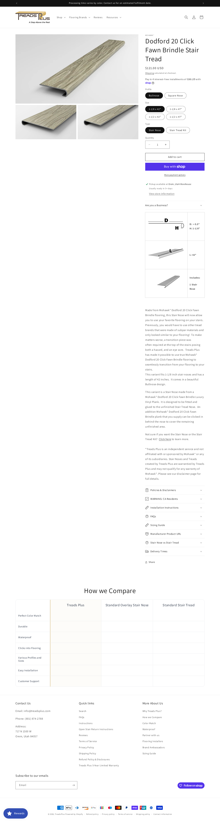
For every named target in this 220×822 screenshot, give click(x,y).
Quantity (149, 137)
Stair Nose (155, 130)
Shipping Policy (87, 753)
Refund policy (92, 814)
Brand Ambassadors (153, 747)
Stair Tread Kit (178, 130)
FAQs (81, 717)
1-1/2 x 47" (176, 116)
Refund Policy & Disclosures (94, 759)
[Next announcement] (203, 3)
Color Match (149, 723)
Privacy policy (108, 814)
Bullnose (154, 95)
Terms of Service (88, 741)
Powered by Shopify (74, 814)
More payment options (174, 175)
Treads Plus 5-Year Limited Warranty (99, 765)
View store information (161, 193)
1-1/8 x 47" (176, 109)
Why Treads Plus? (152, 711)
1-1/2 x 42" (155, 116)
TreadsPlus (60, 814)
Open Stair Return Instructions (96, 729)
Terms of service (125, 814)
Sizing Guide (149, 753)
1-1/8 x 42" (155, 109)
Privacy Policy (86, 747)
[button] (61, 17)
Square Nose (175, 95)
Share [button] (152, 562)
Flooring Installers (152, 741)
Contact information (162, 814)
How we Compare (152, 717)
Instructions (85, 723)
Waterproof (148, 729)
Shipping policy (143, 814)
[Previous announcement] (16, 3)
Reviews (83, 735)
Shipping (149, 73)
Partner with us (151, 735)
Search (82, 711)
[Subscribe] (73, 785)
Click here (165, 439)
